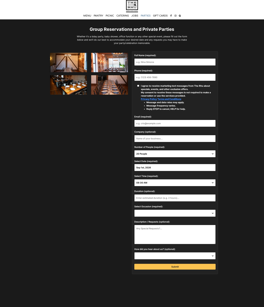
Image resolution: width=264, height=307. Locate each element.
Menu (87, 15)
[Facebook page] (171, 15)
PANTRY (98, 15)
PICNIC (110, 15)
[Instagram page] (175, 15)
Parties (146, 15)
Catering (122, 15)
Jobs (134, 15)
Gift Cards (160, 15)
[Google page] (180, 15)
